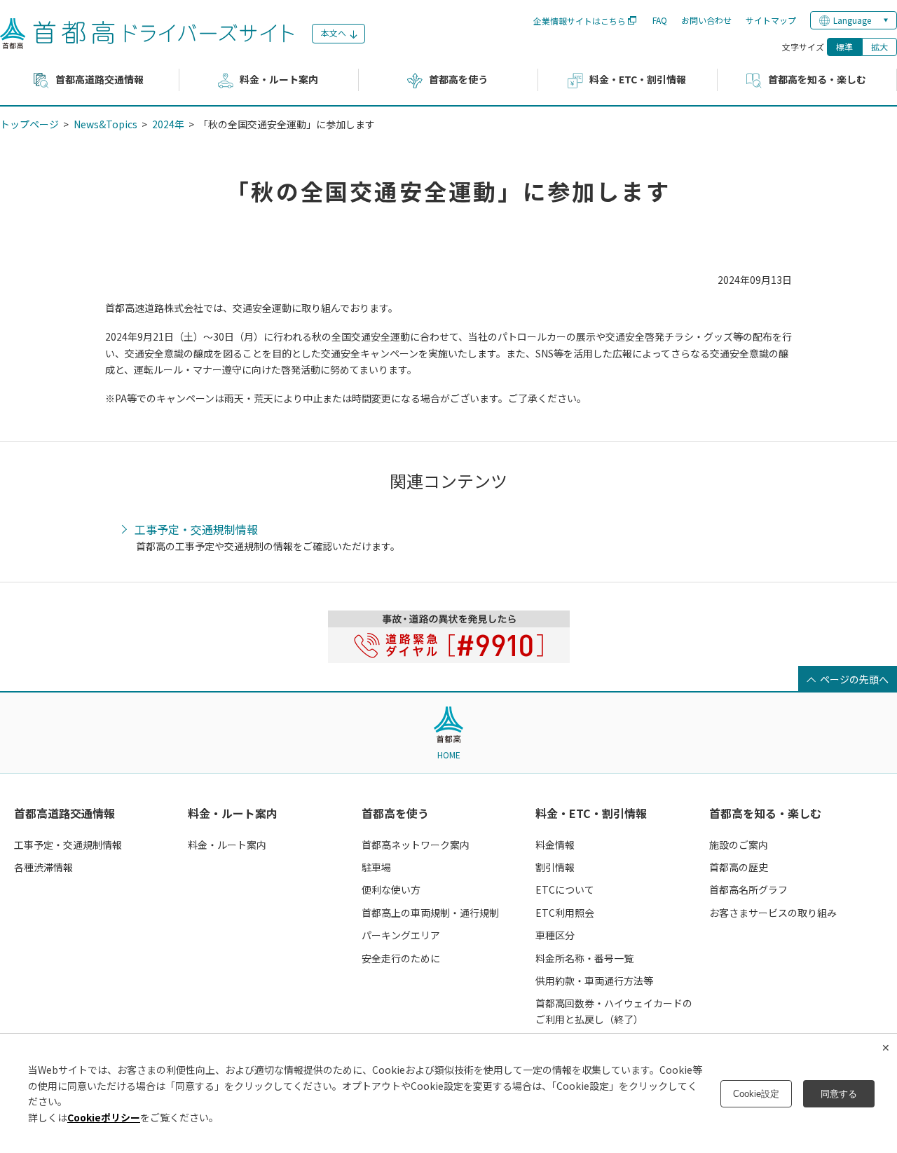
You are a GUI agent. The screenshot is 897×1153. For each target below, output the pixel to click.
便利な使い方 (391, 889)
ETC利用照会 (564, 913)
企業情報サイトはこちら (579, 21)
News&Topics (105, 124)
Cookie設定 (756, 1094)
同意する (839, 1094)
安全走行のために (401, 958)
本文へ (333, 33)
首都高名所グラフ (748, 889)
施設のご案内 (738, 845)
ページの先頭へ (854, 679)
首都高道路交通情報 (64, 813)
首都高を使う (395, 813)
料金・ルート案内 (233, 813)
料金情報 (555, 845)
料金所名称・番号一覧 (584, 958)
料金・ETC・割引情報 (591, 813)
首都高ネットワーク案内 (416, 845)
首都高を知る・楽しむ (765, 813)
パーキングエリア (401, 935)
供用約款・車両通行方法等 (594, 981)
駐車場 (376, 867)
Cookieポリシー (103, 1117)
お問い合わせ (706, 20)
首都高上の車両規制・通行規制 (430, 913)
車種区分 (555, 935)
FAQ (659, 20)
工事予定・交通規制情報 (196, 530)
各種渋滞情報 (43, 867)
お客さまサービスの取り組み (773, 913)
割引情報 (555, 867)
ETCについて (564, 889)
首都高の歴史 (738, 867)
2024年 (168, 124)
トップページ (29, 124)
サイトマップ (771, 20)
